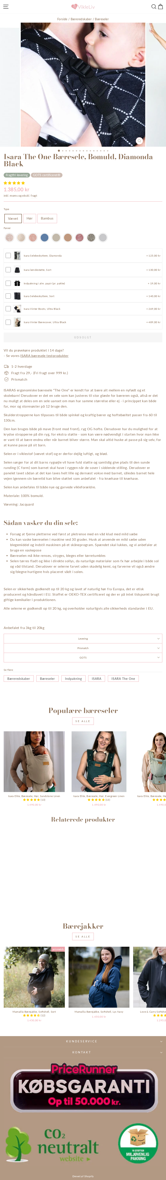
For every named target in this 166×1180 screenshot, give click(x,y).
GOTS (83, 657)
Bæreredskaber (81, 19)
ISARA (96, 678)
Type (6, 208)
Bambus (47, 218)
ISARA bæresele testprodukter (44, 356)
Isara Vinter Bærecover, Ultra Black (45, 322)
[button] (14, 183)
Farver (7, 227)
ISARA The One (123, 678)
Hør (30, 218)
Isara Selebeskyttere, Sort (39, 295)
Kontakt (81, 1052)
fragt (34, 195)
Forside (62, 19)
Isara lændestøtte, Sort (37, 269)
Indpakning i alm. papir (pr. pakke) (44, 283)
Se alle (82, 721)
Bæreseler (102, 19)
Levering (83, 638)
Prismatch (83, 647)
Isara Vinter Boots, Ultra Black (42, 308)
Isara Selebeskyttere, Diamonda (43, 255)
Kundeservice (81, 1041)
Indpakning (73, 678)
